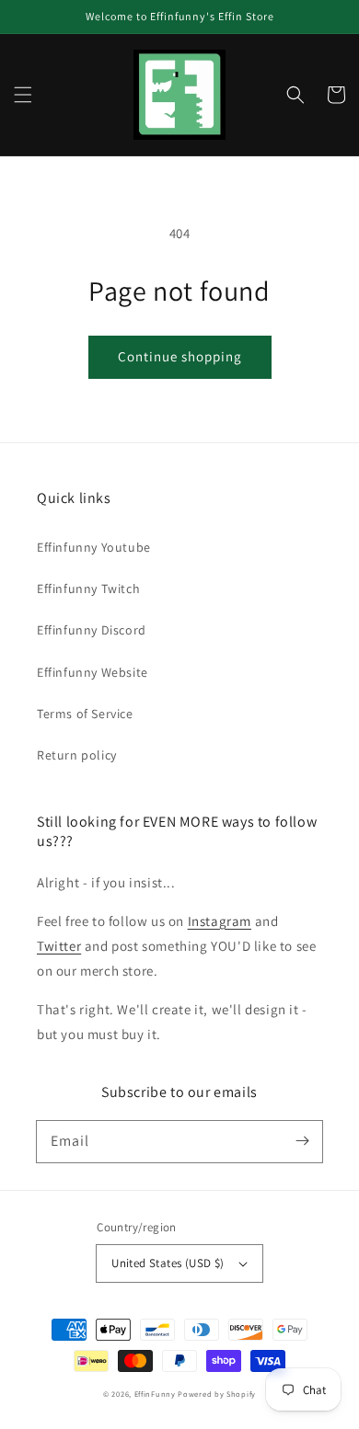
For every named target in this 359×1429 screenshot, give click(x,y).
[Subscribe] (302, 1141)
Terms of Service (85, 713)
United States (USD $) (167, 1263)
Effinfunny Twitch (88, 588)
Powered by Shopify (217, 1394)
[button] (23, 94)
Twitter (59, 946)
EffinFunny (155, 1394)
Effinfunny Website (92, 672)
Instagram (219, 921)
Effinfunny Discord (91, 630)
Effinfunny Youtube (94, 547)
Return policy (77, 755)
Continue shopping (180, 356)
